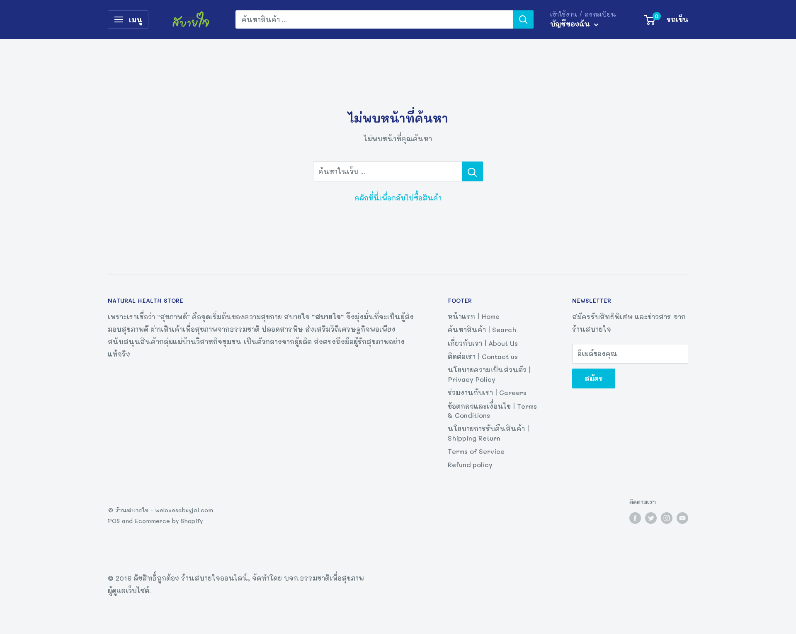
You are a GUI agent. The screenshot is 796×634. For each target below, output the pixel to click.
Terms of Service (476, 451)
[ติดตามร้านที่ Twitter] (651, 518)
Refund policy (470, 464)
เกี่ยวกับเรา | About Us (483, 343)
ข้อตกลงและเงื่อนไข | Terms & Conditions (492, 410)
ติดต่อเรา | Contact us (483, 356)
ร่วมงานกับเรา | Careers (487, 392)
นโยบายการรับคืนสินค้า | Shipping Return (488, 433)
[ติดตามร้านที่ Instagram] (666, 518)
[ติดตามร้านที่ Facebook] (635, 518)
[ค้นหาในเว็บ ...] (472, 171)
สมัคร (594, 378)
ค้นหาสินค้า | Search (482, 329)
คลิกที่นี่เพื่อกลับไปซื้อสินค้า (398, 197)
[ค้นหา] (523, 19)
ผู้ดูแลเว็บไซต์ (128, 590)
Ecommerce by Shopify (169, 521)
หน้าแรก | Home (474, 316)
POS (114, 521)
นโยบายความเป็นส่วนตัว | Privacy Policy (489, 374)
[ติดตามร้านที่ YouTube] (682, 518)
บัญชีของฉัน (571, 23)
